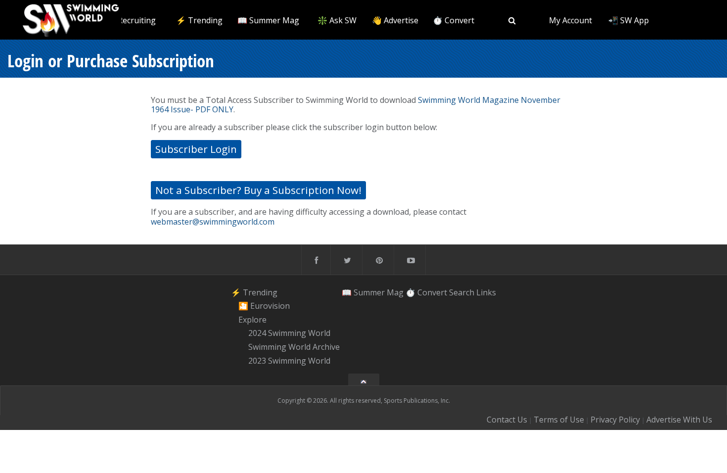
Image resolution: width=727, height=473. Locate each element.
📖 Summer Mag (268, 20)
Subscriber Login (196, 149)
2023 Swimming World (289, 360)
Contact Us (507, 419)
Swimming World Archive (294, 346)
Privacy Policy (615, 419)
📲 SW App (628, 20)
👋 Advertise (395, 20)
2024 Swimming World (289, 333)
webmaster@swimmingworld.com (212, 221)
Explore (252, 319)
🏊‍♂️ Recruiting (131, 20)
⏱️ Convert (453, 20)
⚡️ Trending (199, 20)
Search (461, 291)
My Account (570, 20)
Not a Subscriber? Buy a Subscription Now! (258, 190)
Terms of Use (559, 419)
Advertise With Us (679, 419)
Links (486, 291)
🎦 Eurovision (264, 305)
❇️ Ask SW (337, 20)
